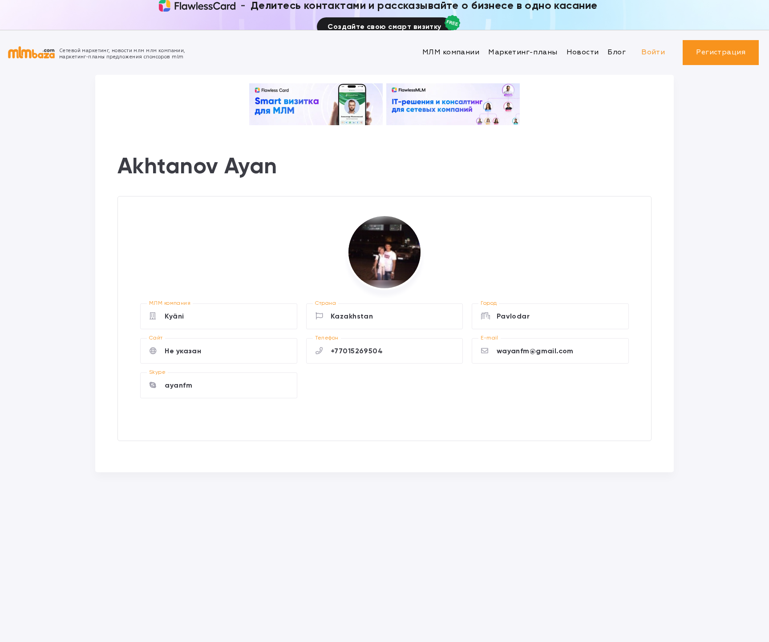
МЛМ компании (450, 52)
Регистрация (720, 52)
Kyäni (174, 316)
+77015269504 (357, 351)
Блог (616, 52)
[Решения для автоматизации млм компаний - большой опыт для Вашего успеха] (316, 104)
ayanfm (178, 385)
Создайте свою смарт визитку (384, 26)
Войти (653, 52)
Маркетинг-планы (522, 52)
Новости (583, 52)
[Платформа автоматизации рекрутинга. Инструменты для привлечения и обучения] (453, 104)
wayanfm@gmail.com (535, 351)
